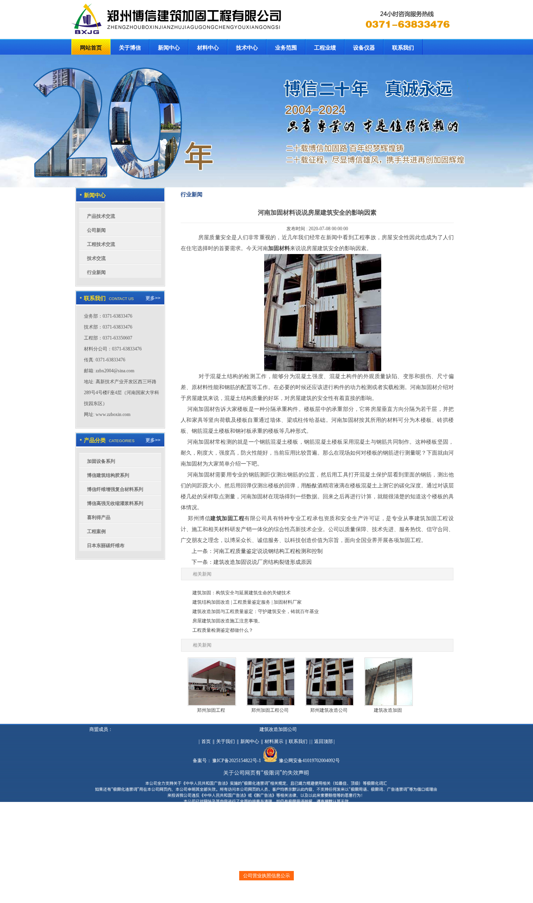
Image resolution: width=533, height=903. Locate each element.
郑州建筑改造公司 (329, 710)
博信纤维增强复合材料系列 (115, 489)
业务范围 (286, 48)
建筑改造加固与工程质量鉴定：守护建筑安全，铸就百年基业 (255, 611)
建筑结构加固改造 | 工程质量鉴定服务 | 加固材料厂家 (247, 602)
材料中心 (208, 48)
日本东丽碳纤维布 (105, 545)
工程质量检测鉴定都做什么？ (222, 630)
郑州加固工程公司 (270, 710)
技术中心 (247, 48)
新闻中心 (169, 48)
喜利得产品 (98, 517)
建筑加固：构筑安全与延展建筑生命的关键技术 (241, 592)
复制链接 (260, 893)
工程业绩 (325, 48)
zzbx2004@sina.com (115, 370)
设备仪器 (364, 48)
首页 (206, 741)
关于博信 (130, 48)
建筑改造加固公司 (278, 729)
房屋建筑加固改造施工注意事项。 (227, 621)
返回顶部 (323, 741)
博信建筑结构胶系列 (108, 475)
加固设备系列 (101, 461)
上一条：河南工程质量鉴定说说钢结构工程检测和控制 (257, 551)
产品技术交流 (101, 216)
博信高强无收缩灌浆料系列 (115, 503)
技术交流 (96, 258)
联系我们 (403, 48)
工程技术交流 (101, 244)
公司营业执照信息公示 (266, 875)
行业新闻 (96, 272)
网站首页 (91, 48)
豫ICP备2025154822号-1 (236, 760)
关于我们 (225, 741)
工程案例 (96, 531)
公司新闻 (96, 230)
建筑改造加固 (388, 710)
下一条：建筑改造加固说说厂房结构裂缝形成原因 (252, 562)
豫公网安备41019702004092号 (309, 760)
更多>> (153, 298)
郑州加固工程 (211, 710)
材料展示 (274, 741)
